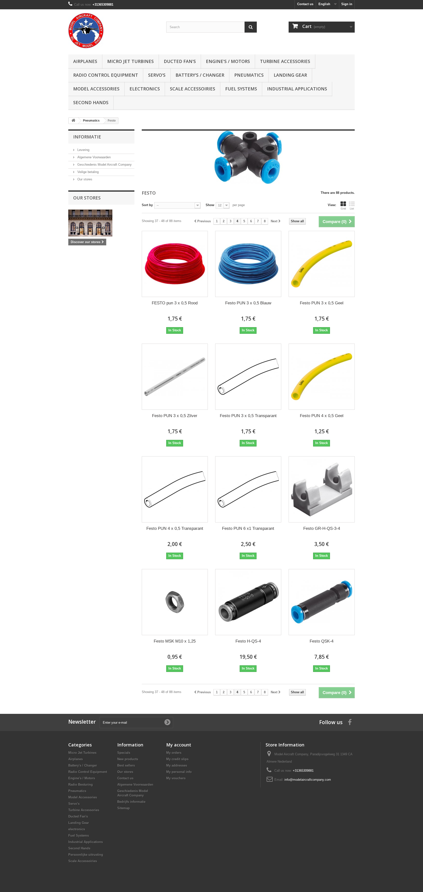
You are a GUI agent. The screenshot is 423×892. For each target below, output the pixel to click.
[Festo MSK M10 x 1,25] (174, 602)
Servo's (156, 75)
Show (210, 205)
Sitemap (123, 808)
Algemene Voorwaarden (93, 157)
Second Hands (90, 102)
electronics (144, 89)
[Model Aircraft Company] (113, 30)
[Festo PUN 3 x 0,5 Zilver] (174, 376)
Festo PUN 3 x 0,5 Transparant (248, 415)
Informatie (87, 137)
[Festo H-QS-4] (248, 602)
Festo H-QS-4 (248, 641)
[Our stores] (101, 223)
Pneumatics (249, 75)
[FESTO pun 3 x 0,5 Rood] (174, 264)
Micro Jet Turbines (130, 61)
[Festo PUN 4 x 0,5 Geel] (321, 376)
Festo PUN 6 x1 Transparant (248, 528)
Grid (343, 208)
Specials (123, 753)
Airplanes (85, 61)
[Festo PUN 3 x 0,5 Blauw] (248, 264)
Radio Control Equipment (105, 75)
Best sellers (126, 765)
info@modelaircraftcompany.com (307, 779)
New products (127, 759)
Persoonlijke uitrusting (85, 854)
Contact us (305, 4)
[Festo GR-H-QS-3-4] (321, 489)
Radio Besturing (80, 784)
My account (178, 745)
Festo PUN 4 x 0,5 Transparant (174, 528)
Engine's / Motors (228, 61)
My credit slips (177, 759)
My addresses (176, 765)
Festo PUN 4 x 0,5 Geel (321, 415)
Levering (82, 150)
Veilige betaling (87, 172)
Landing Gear (290, 75)
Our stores (84, 179)
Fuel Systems (241, 89)
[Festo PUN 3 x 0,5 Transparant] (248, 376)
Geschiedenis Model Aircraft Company (104, 164)
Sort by (147, 205)
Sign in (346, 4)
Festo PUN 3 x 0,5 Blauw (248, 303)
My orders (173, 753)
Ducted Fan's (180, 61)
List (352, 208)
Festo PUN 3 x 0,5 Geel (321, 303)
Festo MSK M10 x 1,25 (175, 641)
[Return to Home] (73, 121)
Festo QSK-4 (321, 641)
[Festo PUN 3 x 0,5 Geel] (321, 264)
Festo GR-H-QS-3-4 (321, 528)
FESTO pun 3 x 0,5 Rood (175, 303)
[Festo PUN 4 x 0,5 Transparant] (174, 489)
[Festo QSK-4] (321, 602)
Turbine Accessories (285, 61)
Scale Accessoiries (192, 89)
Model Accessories (96, 89)
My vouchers (176, 778)
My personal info (179, 772)
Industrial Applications (297, 89)
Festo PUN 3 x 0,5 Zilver (174, 415)
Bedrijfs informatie (131, 802)
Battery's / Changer (200, 75)
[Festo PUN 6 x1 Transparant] (248, 489)
